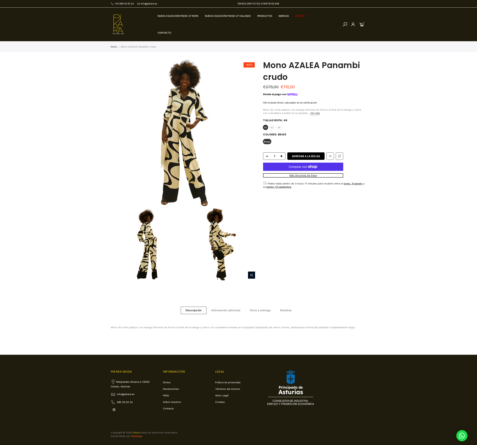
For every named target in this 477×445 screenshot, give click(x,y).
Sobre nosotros (172, 401)
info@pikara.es (149, 3)
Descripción (194, 310)
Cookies (220, 401)
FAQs (166, 395)
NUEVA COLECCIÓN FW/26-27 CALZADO (228, 16)
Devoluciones (171, 388)
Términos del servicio (227, 388)
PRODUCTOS (264, 16)
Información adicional (225, 310)
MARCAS (284, 16)
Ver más (315, 113)
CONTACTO (164, 32)
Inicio (114, 46)
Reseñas (286, 310)
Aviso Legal (221, 395)
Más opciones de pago (303, 175)
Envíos (166, 382)
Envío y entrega (260, 310)
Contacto (168, 408)
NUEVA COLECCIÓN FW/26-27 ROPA (178, 16)
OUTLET (300, 16)
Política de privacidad (227, 382)
